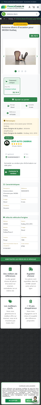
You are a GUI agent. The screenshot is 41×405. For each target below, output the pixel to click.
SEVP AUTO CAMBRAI (21, 141)
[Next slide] (37, 56)
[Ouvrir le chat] (35, 400)
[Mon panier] (34, 7)
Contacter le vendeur (13, 172)
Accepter (13, 400)
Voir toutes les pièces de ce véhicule (20, 259)
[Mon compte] (29, 7)
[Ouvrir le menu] (38, 7)
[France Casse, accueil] (12, 7)
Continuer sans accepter (27, 386)
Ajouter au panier (22, 99)
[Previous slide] (4, 56)
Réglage (30, 400)
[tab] (15, 71)
